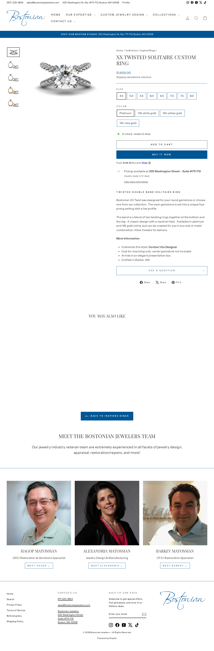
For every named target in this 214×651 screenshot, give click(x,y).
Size (119, 89)
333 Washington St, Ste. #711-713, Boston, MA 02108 (91, 2)
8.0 (192, 95)
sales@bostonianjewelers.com (43, 2)
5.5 (141, 95)
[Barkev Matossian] (175, 513)
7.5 (182, 95)
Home (56, 14)
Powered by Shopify (107, 638)
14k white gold (147, 113)
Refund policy (14, 615)
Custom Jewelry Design (123, 14)
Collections (165, 14)
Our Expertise (79, 14)
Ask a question (162, 270)
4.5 (121, 95)
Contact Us (62, 21)
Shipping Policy (15, 621)
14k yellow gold (172, 113)
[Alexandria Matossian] (107, 513)
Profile (126, 2)
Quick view (30, 370)
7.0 (172, 95)
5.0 (131, 95)
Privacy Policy (14, 604)
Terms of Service (16, 610)
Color (121, 106)
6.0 (152, 95)
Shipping (121, 77)
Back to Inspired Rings (109, 416)
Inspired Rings (147, 50)
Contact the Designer (163, 247)
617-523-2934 (65, 599)
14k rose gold (128, 123)
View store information (136, 182)
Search (10, 599)
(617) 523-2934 (15, 2)
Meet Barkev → (175, 565)
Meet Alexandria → (107, 565)
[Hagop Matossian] (39, 513)
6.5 (162, 95)
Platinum (125, 113)
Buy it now (162, 154)
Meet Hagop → (38, 565)
